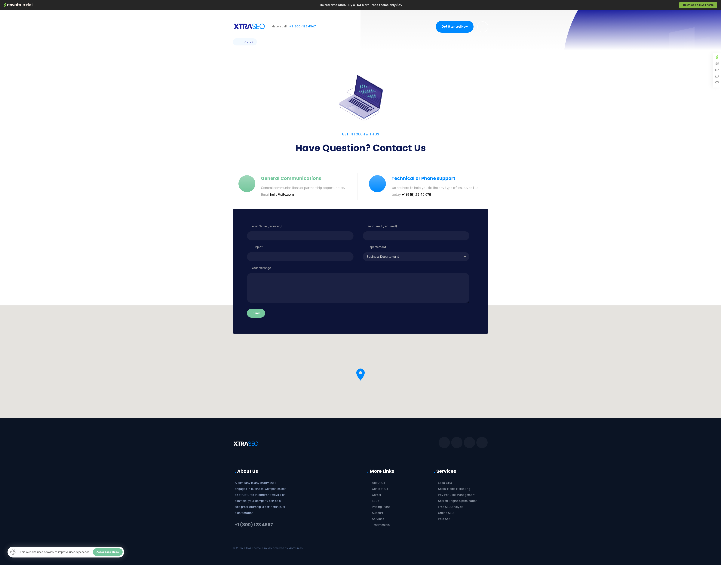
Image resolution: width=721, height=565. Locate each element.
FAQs (375, 501)
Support (377, 513)
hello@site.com (282, 195)
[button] (482, 26)
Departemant (376, 247)
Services (378, 519)
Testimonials (381, 525)
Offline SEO (446, 513)
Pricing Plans (381, 507)
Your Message (261, 268)
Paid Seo (444, 519)
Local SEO (445, 483)
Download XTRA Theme (698, 5)
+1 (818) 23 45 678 (416, 195)
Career (376, 495)
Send (256, 313)
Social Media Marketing (454, 489)
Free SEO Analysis (450, 507)
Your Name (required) (266, 226)
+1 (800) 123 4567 (254, 525)
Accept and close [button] (108, 552)
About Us (378, 483)
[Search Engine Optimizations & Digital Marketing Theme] (249, 26)
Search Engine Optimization (457, 501)
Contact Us (380, 489)
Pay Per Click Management (457, 495)
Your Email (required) (382, 226)
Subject (257, 247)
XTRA (247, 548)
